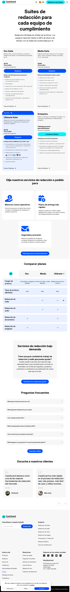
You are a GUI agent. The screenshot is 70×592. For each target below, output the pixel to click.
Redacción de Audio (44, 528)
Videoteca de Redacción (30, 571)
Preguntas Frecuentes (29, 558)
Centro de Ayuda (27, 555)
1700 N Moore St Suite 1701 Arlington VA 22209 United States (50, 565)
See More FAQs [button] (35, 451)
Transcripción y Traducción (46, 538)
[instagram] (61, 556)
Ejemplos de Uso (27, 568)
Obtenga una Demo (7, 575)
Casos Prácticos (27, 565)
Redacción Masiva (43, 541)
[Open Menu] (67, 2)
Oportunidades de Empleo (9, 568)
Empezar (18, 71)
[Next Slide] (65, 503)
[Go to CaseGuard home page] (35, 516)
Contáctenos (5, 578)
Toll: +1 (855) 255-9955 (49, 569)
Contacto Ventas (52, 134)
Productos (5, 555)
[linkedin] (52, 556)
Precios (4, 571)
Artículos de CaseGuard (29, 562)
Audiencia (5, 558)
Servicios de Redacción (45, 545)
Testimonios (5, 565)
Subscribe (27, 526)
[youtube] (56, 556)
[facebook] (44, 556)
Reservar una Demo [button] (45, 7)
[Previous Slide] (59, 503)
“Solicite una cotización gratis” (35, 382)
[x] (48, 556)
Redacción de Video (44, 525)
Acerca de (5, 562)
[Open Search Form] (36, 2)
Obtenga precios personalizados (35, 253)
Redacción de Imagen (44, 535)
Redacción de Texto (44, 532)
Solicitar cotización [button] (25, 7)
